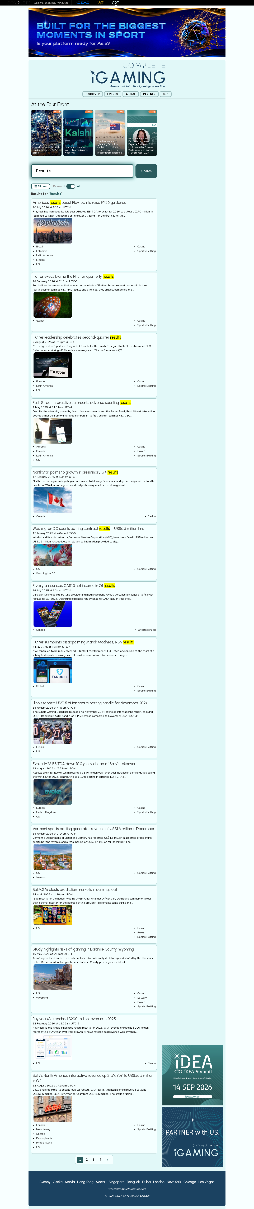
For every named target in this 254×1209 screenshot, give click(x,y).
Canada (40, 451)
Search (146, 171)
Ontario (40, 1134)
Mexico (40, 260)
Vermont (41, 877)
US (38, 264)
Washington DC (45, 573)
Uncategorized (147, 630)
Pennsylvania (44, 1138)
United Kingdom (46, 812)
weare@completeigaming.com (127, 1189)
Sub (165, 94)
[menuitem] (92, 94)
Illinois (40, 747)
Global (40, 321)
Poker (141, 451)
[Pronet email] (127, 32)
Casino (141, 246)
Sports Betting (146, 251)
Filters (40, 186)
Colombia (41, 251)
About (131, 94)
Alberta (41, 447)
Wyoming (42, 998)
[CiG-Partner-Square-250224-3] (192, 1137)
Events (112, 94)
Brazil (39, 246)
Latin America (44, 255)
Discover (93, 94)
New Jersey (43, 1129)
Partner (149, 94)
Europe (40, 381)
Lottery (142, 998)
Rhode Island (44, 1143)
